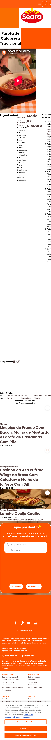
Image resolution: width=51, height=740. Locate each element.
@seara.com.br (20, 650)
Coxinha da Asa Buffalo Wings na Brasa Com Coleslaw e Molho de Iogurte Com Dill (21, 477)
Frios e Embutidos (26, 396)
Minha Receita (7, 685)
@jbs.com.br (7, 648)
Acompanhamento (9, 466)
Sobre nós (32, 685)
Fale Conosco (7, 699)
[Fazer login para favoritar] (47, 408)
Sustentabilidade (35, 687)
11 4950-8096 (30, 656)
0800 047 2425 (11, 656)
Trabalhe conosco (25, 630)
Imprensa (31, 679)
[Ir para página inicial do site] (25, 616)
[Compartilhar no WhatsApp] (19, 361)
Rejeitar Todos (26, 729)
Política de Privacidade (21, 717)
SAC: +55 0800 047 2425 (11, 701)
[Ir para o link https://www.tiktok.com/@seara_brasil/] (22, 623)
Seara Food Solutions (10, 679)
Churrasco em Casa (13, 396)
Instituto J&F (33, 682)
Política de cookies (35, 699)
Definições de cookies (26, 722)
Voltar (18, 586)
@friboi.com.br (20, 648)
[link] (25, 425)
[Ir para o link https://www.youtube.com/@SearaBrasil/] (28, 623)
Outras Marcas (34, 677)
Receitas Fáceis (38, 396)
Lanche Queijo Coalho (20, 513)
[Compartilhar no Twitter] (16, 361)
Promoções (6, 690)
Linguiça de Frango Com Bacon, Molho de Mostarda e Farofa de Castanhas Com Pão (25, 434)
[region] (25, 721)
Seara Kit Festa (8, 682)
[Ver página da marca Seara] (32, 15)
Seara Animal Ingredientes (12, 687)
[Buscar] (45, 4)
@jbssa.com (7, 650)
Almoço (3, 424)
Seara (48, 395)
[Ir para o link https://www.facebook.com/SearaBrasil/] (15, 622)
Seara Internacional (10, 677)
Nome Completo (18, 545)
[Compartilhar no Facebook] (14, 361)
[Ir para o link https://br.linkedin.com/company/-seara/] (35, 623)
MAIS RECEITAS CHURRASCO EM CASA (25, 520)
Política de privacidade (37, 701)
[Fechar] (47, 705)
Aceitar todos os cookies (25, 736)
